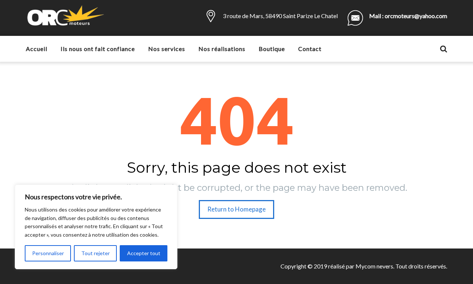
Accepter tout (143, 253)
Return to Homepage (236, 209)
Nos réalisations (221, 48)
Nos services (166, 48)
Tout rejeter (95, 253)
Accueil (36, 48)
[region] (96, 227)
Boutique (272, 48)
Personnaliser (48, 253)
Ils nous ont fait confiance (98, 48)
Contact (309, 48)
